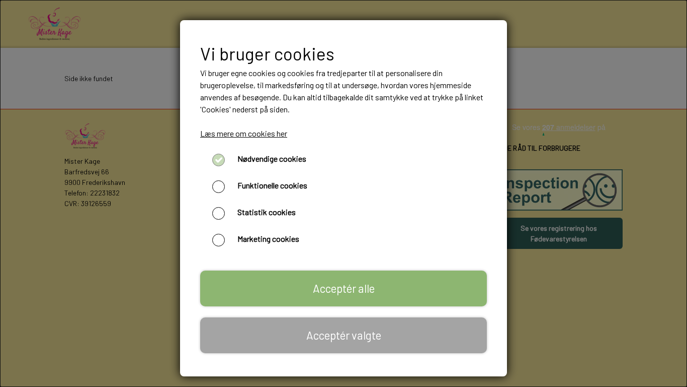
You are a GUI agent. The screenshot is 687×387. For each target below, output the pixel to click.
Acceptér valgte (343, 335)
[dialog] (343, 193)
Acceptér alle (344, 288)
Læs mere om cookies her (243, 133)
